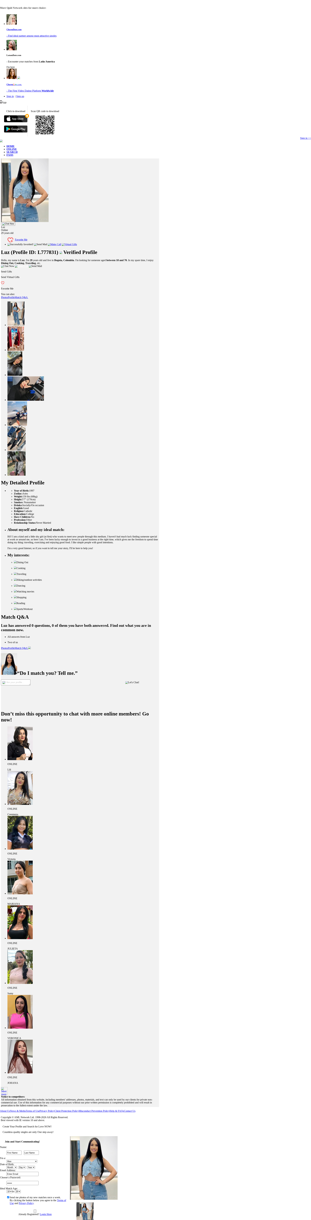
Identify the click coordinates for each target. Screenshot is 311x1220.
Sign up (20, 96)
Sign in (10, 96)
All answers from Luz (18, 636)
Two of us (12, 642)
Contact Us (129, 1111)
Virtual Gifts (70, 244)
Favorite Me (21, 239)
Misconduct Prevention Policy (94, 1111)
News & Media (18, 1111)
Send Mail (42, 244)
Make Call (55, 244)
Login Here (46, 1214)
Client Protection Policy (66, 1111)
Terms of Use (33, 1111)
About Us (5, 1111)
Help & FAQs (116, 1111)
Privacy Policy (47, 1111)
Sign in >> (305, 138)
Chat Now (9, 223)
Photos (4, 297)
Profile (11, 297)
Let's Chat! (133, 682)
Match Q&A (21, 297)
